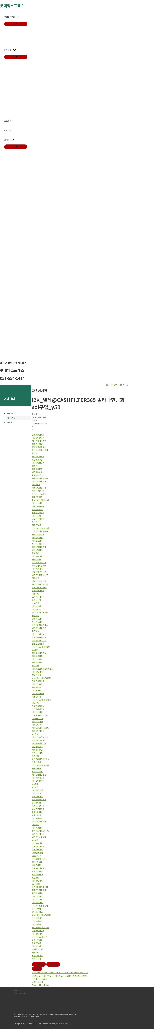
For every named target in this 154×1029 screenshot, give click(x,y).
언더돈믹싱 (36, 943)
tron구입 (35, 603)
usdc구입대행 (37, 790)
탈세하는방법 (37, 475)
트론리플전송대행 (39, 637)
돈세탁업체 (36, 908)
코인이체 (35, 756)
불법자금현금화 (38, 805)
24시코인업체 (37, 949)
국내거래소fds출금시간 (41, 699)
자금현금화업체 (38, 543)
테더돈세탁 (36, 690)
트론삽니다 (36, 815)
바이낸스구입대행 (39, 743)
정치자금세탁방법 (39, 447)
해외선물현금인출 (39, 774)
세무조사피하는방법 (40, 584)
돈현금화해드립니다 (40, 887)
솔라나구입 (36, 559)
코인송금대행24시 (39, 587)
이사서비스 (8, 50)
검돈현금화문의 (38, 643)
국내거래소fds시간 (39, 936)
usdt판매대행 (37, 852)
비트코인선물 (37, 896)
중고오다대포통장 (39, 868)
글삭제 (40, 981)
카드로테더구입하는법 (41, 759)
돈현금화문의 (37, 509)
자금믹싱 (35, 522)
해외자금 (35, 578)
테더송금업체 (37, 540)
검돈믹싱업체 (37, 618)
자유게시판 (11, 418)
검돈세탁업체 (37, 550)
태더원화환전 (37, 537)
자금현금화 (36, 762)
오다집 (34, 453)
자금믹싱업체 (37, 621)
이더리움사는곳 (38, 777)
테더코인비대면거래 (40, 612)
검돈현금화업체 (38, 512)
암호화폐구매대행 (39, 562)
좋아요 (39, 964)
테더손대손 (36, 609)
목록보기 (35, 978)
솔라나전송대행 (38, 490)
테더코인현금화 (38, 462)
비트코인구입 (37, 724)
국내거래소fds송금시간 (41, 528)
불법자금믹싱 (37, 752)
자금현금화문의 (38, 681)
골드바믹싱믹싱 (38, 456)
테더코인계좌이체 (39, 890)
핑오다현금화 (37, 874)
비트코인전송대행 (39, 487)
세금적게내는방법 (39, 440)
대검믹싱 (35, 824)
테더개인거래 (37, 880)
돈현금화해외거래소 (40, 625)
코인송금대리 (37, 849)
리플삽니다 (36, 696)
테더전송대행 (37, 556)
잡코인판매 (36, 674)
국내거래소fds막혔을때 (41, 678)
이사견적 (7, 130)
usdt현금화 (36, 649)
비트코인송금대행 (39, 581)
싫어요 (53, 964)
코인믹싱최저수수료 (40, 531)
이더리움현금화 (38, 634)
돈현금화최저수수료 (40, 478)
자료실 (9, 422)
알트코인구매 (37, 871)
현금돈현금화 (37, 746)
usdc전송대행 (37, 718)
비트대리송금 (37, 472)
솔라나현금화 (37, 940)
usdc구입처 (36, 855)
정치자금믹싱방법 (39, 653)
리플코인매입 (37, 793)
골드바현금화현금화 (40, 450)
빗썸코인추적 (37, 684)
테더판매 (35, 665)
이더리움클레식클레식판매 (42, 668)
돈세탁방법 (36, 687)
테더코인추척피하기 (40, 737)
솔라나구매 (36, 600)
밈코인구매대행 (38, 518)
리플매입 (35, 593)
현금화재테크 (37, 911)
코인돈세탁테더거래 (40, 715)
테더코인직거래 (38, 671)
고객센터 (7, 139)
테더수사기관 (37, 721)
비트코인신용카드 (39, 628)
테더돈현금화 (37, 818)
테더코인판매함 (38, 780)
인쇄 (37, 968)
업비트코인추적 (38, 434)
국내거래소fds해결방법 (41, 646)
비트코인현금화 (38, 437)
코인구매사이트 (38, 709)
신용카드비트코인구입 (41, 830)
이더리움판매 (37, 469)
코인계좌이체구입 (39, 846)
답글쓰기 (43, 978)
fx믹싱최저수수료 (39, 565)
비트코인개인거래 (39, 481)
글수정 (34, 981)
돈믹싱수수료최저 (39, 493)
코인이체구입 (37, 459)
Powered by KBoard (41, 985)
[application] (18, 17)
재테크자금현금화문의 (41, 727)
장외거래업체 (37, 812)
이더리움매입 (37, 568)
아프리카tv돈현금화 (40, 905)
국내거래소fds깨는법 (40, 500)
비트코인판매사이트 (40, 575)
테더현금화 (36, 515)
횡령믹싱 (35, 465)
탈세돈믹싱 (36, 802)
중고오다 (35, 553)
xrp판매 (35, 734)
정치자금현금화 (38, 506)
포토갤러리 (8, 120)
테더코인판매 (37, 659)
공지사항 (10, 413)
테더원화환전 (37, 497)
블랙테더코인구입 (39, 740)
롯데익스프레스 (10, 17)
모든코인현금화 (38, 930)
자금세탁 (35, 877)
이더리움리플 (37, 503)
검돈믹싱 (35, 631)
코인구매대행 (37, 796)
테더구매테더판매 (39, 547)
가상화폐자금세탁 (39, 859)
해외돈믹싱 (36, 525)
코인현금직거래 (38, 596)
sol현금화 (36, 484)
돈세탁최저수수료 (39, 640)
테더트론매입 (37, 444)
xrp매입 (35, 784)
